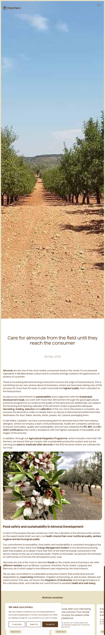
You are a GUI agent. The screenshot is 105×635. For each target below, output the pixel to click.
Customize (17, 624)
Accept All (50, 624)
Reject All (34, 624)
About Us (96, 6)
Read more (15, 632)
